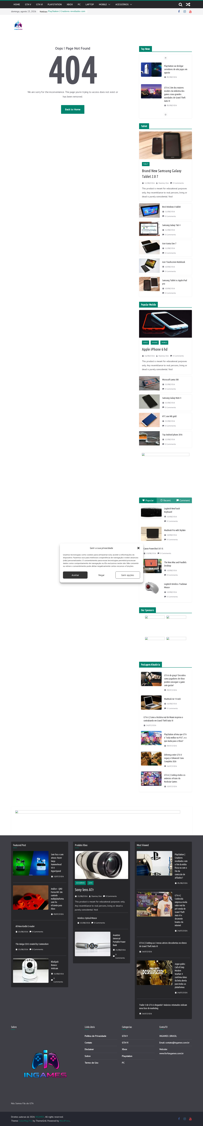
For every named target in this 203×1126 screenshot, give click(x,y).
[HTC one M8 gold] (149, 421)
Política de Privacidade (95, 1036)
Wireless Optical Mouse (87, 918)
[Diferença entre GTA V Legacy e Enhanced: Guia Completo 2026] (151, 760)
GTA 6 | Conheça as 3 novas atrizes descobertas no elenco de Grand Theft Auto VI (163, 945)
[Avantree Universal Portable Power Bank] (92, 947)
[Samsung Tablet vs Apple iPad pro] (149, 287)
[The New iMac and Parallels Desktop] (151, 566)
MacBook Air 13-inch (172, 699)
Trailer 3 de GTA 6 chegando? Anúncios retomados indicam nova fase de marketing (163, 1007)
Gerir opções (127, 574)
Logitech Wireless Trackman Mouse (175, 586)
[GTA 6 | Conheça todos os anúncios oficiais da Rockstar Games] (151, 781)
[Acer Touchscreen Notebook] (149, 267)
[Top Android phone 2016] (149, 439)
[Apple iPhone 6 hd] (165, 324)
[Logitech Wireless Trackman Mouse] (151, 588)
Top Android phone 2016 (172, 434)
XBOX (70, 4)
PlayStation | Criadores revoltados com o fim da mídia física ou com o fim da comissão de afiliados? (181, 866)
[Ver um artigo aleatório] (188, 4)
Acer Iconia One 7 (169, 243)
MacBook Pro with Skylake (175, 530)
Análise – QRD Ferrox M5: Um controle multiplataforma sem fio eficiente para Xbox (57, 899)
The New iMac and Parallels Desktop (175, 564)
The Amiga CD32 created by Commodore (32, 944)
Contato (88, 1042)
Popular (149, 500)
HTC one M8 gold (169, 416)
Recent (167, 500)
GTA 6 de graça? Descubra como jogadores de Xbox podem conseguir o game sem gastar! (175, 680)
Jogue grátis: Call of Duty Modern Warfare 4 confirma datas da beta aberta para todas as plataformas (181, 975)
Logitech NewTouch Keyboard (172, 510)
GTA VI (39, 4)
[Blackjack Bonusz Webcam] (31, 971)
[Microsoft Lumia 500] (149, 384)
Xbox (124, 1049)
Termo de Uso (91, 1062)
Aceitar (75, 574)
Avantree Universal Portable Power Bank (119, 940)
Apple (145, 342)
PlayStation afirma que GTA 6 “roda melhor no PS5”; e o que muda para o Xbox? (175, 737)
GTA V (28, 4)
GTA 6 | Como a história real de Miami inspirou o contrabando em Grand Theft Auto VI (163, 719)
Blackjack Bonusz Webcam (55, 965)
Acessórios (122, 4)
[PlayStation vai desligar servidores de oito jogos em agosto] (151, 70)
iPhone (154, 342)
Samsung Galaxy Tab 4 (171, 225)
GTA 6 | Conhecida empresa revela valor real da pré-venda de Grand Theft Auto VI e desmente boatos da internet (181, 910)
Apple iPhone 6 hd (154, 349)
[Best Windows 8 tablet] (149, 211)
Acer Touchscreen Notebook (173, 262)
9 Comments (172, 521)
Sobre (88, 1056)
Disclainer (89, 1049)
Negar (101, 574)
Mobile (103, 4)
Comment (185, 500)
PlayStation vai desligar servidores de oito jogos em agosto (175, 69)
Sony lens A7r (84, 890)
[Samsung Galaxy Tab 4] (149, 230)
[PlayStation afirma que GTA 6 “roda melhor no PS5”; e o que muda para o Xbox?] (151, 740)
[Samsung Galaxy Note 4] (149, 402)
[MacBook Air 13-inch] (151, 703)
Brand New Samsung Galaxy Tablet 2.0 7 (161, 174)
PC (79, 4)
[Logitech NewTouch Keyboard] (151, 512)
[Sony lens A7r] (101, 865)
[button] (138, 548)
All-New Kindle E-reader (25, 926)
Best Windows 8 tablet (171, 207)
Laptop (90, 4)
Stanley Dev (163, 183)
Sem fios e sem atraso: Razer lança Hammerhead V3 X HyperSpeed (57, 862)
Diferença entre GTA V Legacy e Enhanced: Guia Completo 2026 (174, 758)
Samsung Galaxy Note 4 (171, 398)
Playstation (55, 4)
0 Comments (178, 183)
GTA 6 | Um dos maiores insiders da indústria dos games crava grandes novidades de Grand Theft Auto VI (174, 94)
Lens (90, 883)
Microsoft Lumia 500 (170, 379)
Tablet (145, 164)
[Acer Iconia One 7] (149, 248)
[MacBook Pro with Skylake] (151, 534)
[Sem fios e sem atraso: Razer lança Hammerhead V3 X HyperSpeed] (31, 865)
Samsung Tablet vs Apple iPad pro (174, 282)
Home (17, 4)
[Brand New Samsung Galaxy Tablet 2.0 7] (165, 145)
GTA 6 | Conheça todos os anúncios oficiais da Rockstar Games (174, 778)
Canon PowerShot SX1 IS (153, 548)
